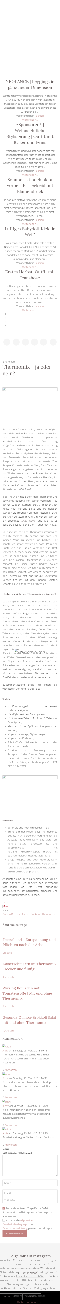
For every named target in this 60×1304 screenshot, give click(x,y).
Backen (6, 914)
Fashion (29, 41)
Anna (5, 1078)
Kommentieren (15, 1233)
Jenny (5, 1105)
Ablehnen (32, 1296)
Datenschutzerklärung (15, 1228)
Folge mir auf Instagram (30, 1256)
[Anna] (6, 1073)
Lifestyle (30, 26)
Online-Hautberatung (30, 56)
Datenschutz (30, 63)
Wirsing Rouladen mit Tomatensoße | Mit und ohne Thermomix (27, 993)
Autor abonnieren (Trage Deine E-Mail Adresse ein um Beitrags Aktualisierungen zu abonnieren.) (27, 1212)
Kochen (26, 914)
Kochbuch (30, 48)
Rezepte (16, 914)
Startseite (30, 18)
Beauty (30, 33)
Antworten (11, 1069)
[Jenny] (6, 1101)
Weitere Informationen (30, 1302)
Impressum (30, 71)
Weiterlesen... (30, 119)
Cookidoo (36, 914)
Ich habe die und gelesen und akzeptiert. (28, 1224)
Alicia (5, 1050)
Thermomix (48, 914)
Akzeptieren (11, 1296)
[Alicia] (6, 1046)
